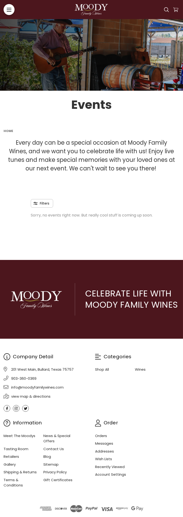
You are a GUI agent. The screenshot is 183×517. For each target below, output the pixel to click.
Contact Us (53, 448)
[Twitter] (25, 408)
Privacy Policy (55, 472)
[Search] (166, 10)
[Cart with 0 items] (175, 10)
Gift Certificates (57, 479)
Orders (101, 435)
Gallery (10, 464)
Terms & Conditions (13, 482)
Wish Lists (103, 458)
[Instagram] (16, 408)
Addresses (104, 451)
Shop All (102, 369)
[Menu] (9, 9)
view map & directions (31, 396)
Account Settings (110, 474)
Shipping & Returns (20, 472)
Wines (140, 369)
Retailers (11, 456)
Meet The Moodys (19, 435)
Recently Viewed (110, 466)
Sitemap (51, 464)
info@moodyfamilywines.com (37, 387)
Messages (104, 443)
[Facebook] (7, 408)
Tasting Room (16, 448)
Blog (47, 456)
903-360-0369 (23, 378)
